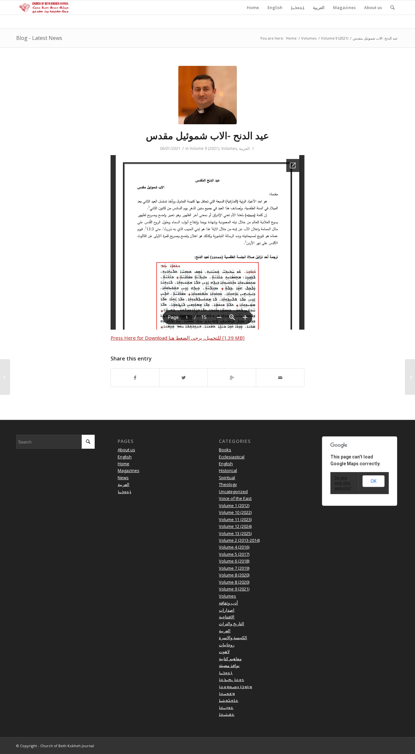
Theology (228, 484)
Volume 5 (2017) (234, 554)
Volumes (308, 38)
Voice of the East (235, 498)
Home (291, 38)
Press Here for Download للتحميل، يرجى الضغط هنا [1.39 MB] (177, 337)
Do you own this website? (343, 483)
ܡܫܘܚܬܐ (227, 693)
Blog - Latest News (39, 38)
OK (373, 481)
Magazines (128, 470)
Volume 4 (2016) (234, 547)
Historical (228, 470)
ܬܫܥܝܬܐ (226, 714)
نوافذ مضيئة (229, 665)
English (125, 457)
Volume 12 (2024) (235, 526)
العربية (244, 148)
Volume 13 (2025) (235, 533)
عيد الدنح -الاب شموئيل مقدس (207, 135)
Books (225, 450)
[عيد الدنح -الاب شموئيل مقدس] (207, 95)
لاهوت (224, 651)
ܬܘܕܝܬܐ (226, 707)
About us (126, 450)
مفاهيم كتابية (230, 659)
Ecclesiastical (231, 457)
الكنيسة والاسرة (233, 637)
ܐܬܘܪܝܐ (124, 491)
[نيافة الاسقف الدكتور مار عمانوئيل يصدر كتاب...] (410, 377)
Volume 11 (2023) (235, 519)
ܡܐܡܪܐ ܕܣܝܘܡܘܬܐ (235, 686)
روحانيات (226, 645)
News (123, 477)
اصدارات (226, 610)
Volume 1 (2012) (234, 505)
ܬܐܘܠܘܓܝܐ (228, 700)
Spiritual (227, 477)
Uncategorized (233, 491)
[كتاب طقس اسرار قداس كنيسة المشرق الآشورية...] (5, 377)
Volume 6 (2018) (234, 561)
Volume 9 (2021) (334, 38)
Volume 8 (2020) (234, 575)
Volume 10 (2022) (235, 512)
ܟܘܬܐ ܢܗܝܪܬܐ (231, 679)
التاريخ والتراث (231, 623)
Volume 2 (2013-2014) (239, 540)
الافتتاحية (226, 617)
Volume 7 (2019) (234, 568)
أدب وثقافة (228, 603)
